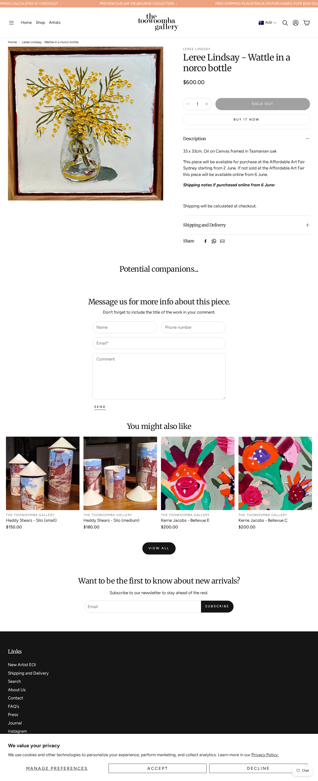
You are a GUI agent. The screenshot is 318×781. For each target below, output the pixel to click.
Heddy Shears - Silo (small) (31, 520)
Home (12, 42)
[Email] (222, 241)
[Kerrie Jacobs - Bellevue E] (198, 473)
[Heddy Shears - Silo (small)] (43, 473)
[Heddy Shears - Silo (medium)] (120, 473)
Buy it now (247, 119)
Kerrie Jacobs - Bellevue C (262, 520)
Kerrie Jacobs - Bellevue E (185, 520)
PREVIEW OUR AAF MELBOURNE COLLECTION (137, 3)
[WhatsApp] (214, 241)
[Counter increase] (206, 103)
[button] (11, 23)
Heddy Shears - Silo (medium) (111, 520)
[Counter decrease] (187, 103)
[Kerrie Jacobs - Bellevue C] (275, 473)
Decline (258, 768)
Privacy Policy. (265, 754)
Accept (157, 768)
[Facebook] (205, 241)
